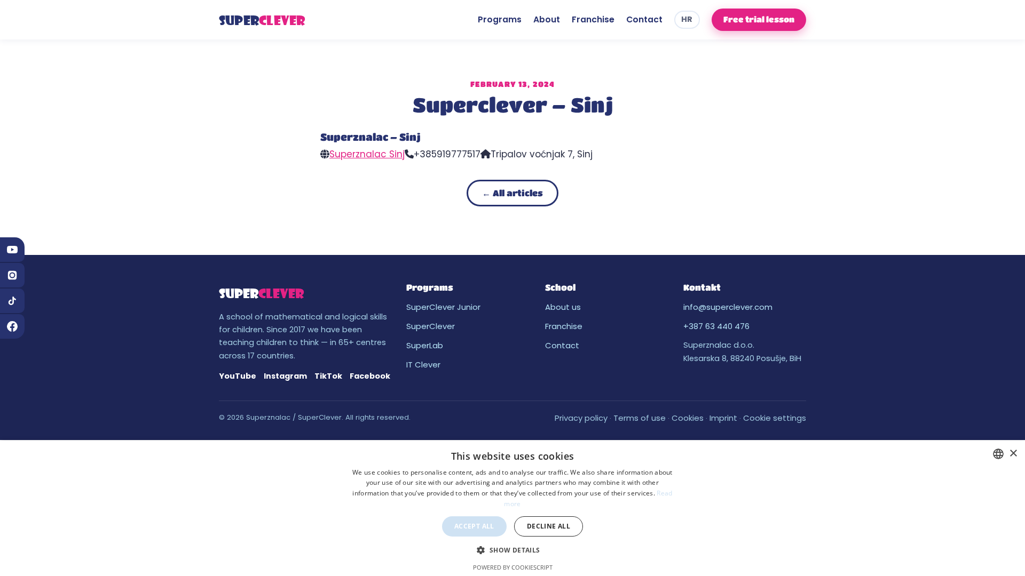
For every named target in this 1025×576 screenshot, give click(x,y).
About (546, 19)
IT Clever (423, 364)
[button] (512, 550)
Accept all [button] (474, 526)
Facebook (370, 376)
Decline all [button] (548, 526)
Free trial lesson (758, 19)
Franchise (593, 19)
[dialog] (512, 508)
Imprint (723, 417)
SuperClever (430, 326)
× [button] (1013, 454)
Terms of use (639, 417)
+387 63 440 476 (716, 326)
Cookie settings (774, 417)
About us (563, 307)
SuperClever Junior (443, 307)
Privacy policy (581, 417)
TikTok (328, 376)
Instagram (285, 376)
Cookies (688, 417)
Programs (500, 19)
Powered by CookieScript (513, 567)
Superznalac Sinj (367, 154)
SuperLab (424, 345)
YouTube (237, 376)
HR (686, 19)
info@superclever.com (727, 307)
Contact (644, 19)
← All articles (512, 193)
